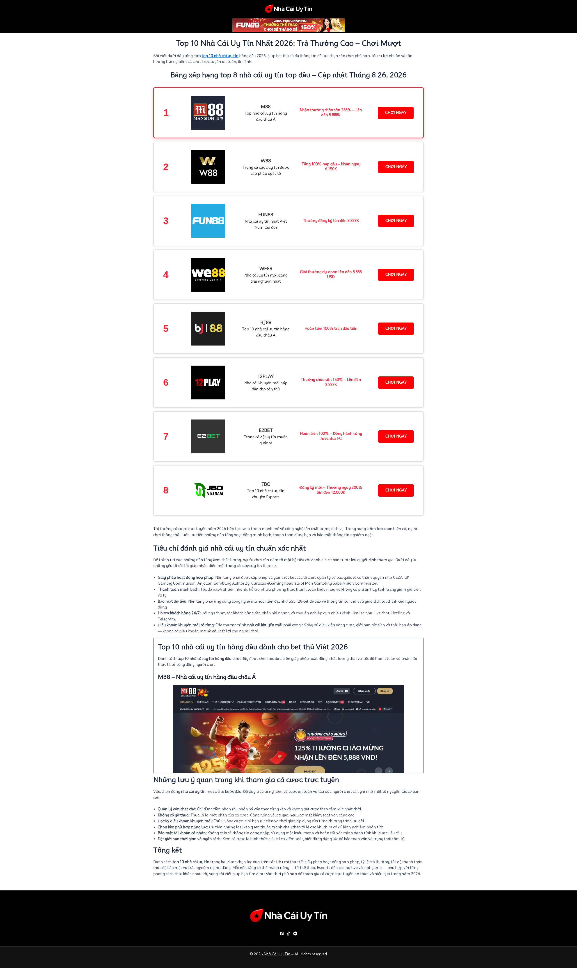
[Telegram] (295, 933)
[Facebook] (282, 933)
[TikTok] (288, 933)
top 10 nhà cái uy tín (220, 56)
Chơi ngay (396, 113)
